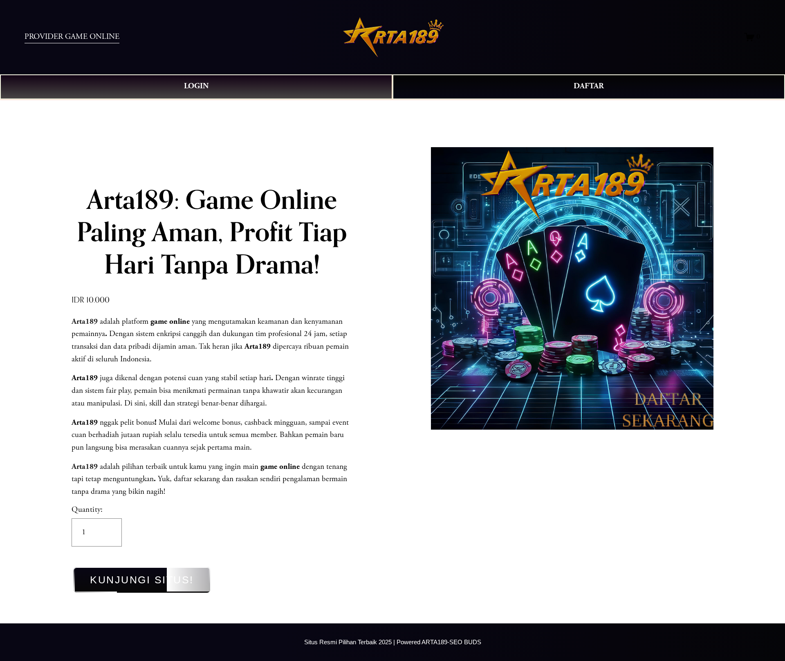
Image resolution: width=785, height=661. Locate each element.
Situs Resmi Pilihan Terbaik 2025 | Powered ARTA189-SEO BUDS (392, 642)
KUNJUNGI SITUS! (142, 579)
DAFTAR (589, 86)
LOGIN (196, 86)
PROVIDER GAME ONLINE (72, 37)
